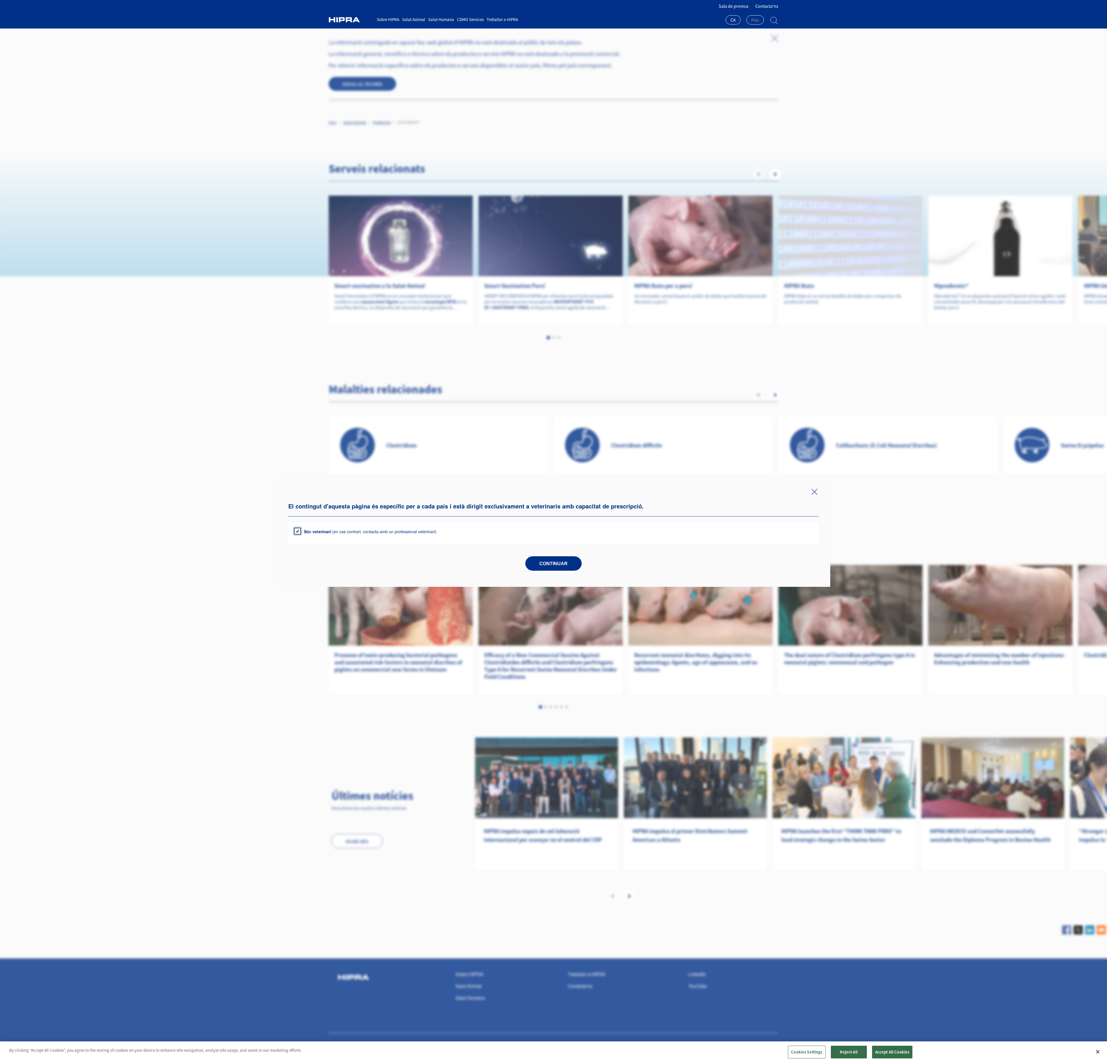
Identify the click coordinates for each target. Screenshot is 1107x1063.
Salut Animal (413, 19)
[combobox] (733, 20)
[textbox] (755, 19)
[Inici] (350, 20)
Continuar (553, 563)
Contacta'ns (766, 6)
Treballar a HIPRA (502, 19)
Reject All (849, 1052)
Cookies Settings (806, 1052)
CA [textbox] (733, 20)
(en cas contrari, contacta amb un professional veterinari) (370, 531)
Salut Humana (441, 19)
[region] (553, 1052)
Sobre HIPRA (388, 19)
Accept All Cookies (892, 1052)
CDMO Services (470, 19)
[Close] (1097, 1051)
